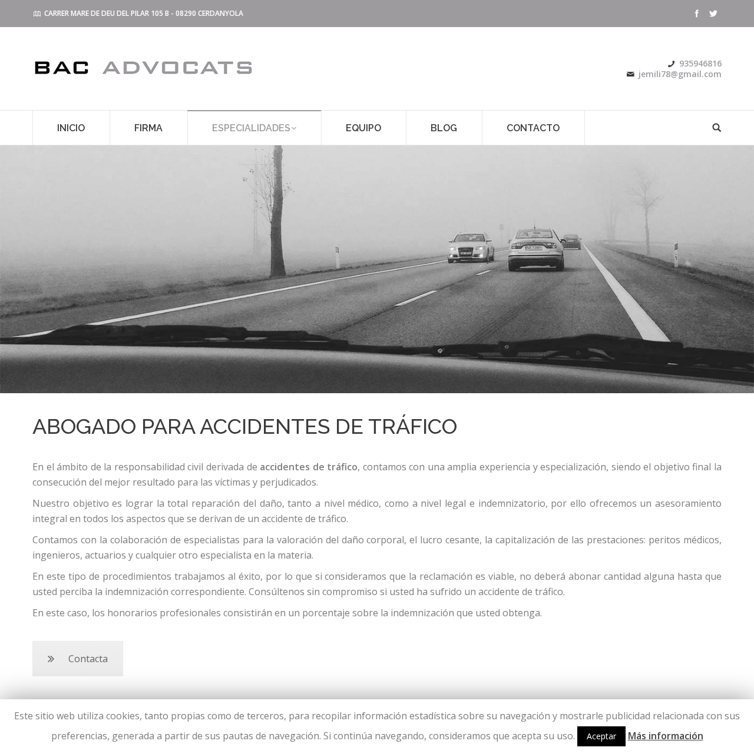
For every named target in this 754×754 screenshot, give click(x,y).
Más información (665, 735)
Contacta (88, 658)
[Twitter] (713, 13)
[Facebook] (697, 13)
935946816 (700, 63)
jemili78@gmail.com (680, 73)
